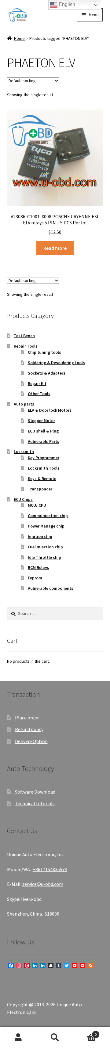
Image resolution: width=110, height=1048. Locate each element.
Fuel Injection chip (45, 547)
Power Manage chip (46, 526)
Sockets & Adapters (46, 373)
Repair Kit (37, 383)
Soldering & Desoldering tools (56, 362)
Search (55, 1037)
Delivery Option (31, 741)
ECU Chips (23, 499)
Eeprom (35, 578)
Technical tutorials (35, 803)
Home (19, 38)
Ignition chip (40, 536)
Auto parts (24, 404)
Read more (55, 248)
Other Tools (39, 393)
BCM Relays (38, 567)
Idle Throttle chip (44, 557)
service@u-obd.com (42, 884)
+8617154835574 (50, 869)
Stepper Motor (41, 420)
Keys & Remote (42, 478)
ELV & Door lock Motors (50, 410)
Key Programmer (43, 457)
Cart (85, 1032)
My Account (18, 1037)
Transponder (40, 489)
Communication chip (48, 515)
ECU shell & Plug (43, 431)
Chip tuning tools (44, 352)
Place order (27, 718)
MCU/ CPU (37, 505)
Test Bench (24, 335)
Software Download (35, 792)
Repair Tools (26, 346)
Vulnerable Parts (43, 441)
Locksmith (24, 451)
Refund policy (29, 729)
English (66, 4)
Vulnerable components (50, 588)
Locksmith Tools (44, 468)
